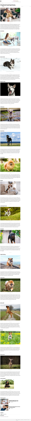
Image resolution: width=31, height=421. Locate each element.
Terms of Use (22, 419)
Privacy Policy (25, 419)
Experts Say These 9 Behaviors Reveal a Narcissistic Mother (14, 407)
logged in (4, 416)
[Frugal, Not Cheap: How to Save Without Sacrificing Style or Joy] (4, 401)
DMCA (16, 419)
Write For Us (19, 419)
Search (30, 6)
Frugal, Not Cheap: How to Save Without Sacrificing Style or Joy (13, 401)
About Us (28, 419)
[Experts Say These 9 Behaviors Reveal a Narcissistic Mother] (4, 408)
